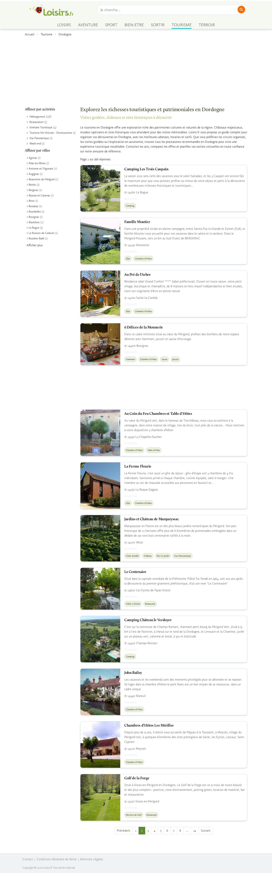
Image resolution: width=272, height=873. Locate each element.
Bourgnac (34, 217)
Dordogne (65, 34)
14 (194, 830)
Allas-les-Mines (37, 163)
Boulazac (33, 206)
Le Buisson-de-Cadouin (41, 233)
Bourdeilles (35, 211)
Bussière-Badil (36, 238)
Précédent (123, 830)
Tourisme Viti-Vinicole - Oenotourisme (50, 132)
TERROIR (207, 24)
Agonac (33, 158)
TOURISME (182, 24)
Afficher (34, 245)
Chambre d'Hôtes (143, 258)
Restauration (36, 122)
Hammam (130, 359)
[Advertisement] (136, 69)
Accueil (29, 34)
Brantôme (34, 222)
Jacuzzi (175, 359)
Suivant (205, 830)
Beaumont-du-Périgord (41, 179)
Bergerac (33, 190)
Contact (28, 859)
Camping (130, 205)
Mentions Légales (91, 859)
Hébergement (37, 116)
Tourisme (46, 34)
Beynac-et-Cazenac (39, 195)
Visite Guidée (132, 555)
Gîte (128, 258)
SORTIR (157, 24)
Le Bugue (34, 227)
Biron (31, 201)
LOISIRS (64, 24)
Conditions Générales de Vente (56, 859)
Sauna (164, 359)
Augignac (34, 174)
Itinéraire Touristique (40, 127)
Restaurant (150, 603)
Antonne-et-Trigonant (41, 168)
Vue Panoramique (39, 138)
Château (148, 555)
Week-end (35, 143)
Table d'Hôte (154, 450)
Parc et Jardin (163, 555)
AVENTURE (88, 24)
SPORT (111, 24)
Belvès (32, 184)
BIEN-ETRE (134, 24)
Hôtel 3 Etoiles (133, 603)
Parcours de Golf (134, 815)
